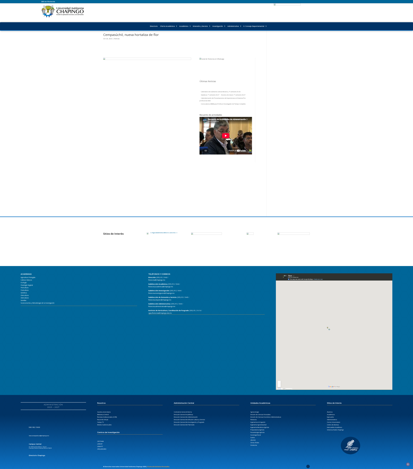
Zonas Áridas (254, 443)
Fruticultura (25, 290)
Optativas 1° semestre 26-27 (210, 95)
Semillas (23, 300)
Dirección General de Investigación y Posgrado (189, 422)
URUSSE (253, 440)
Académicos (331, 414)
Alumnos (330, 412)
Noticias (117, 39)
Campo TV (100, 422)
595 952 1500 (34, 427)
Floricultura (24, 288)
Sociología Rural (255, 435)
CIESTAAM (100, 441)
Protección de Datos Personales (158, 466)
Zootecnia (253, 445)
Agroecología (254, 412)
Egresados (330, 417)
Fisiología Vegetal (27, 285)
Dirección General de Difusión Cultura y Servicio (189, 420)
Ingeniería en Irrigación (257, 422)
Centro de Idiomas (333, 425)
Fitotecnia (253, 420)
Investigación (217, 26)
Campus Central (35, 444)
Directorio (154, 26)
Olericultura (25, 295)
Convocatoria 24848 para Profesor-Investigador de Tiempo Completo (223, 104)
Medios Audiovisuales (104, 425)
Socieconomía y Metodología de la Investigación (37, 303)
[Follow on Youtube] (366, 1)
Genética (24, 293)
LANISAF (99, 444)
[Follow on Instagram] (362, 1)
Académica (183, 26)
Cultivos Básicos (26, 280)
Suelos (252, 437)
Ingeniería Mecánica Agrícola (259, 427)
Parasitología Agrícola (257, 432)
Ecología (24, 283)
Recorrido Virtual (102, 420)
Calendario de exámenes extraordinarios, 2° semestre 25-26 (220, 92)
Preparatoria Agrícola (257, 430)
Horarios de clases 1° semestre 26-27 (233, 95)
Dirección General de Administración (186, 417)
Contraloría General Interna (183, 412)
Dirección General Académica (183, 414)
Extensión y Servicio (200, 26)
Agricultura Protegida (28, 277)
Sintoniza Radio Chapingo (335, 430)
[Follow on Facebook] (358, 1)
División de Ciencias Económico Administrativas (265, 417)
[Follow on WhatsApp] (370, 1)
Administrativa (233, 26)
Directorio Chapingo (37, 455)
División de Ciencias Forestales (260, 414)
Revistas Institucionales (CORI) (107, 417)
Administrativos (332, 420)
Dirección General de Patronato (184, 425)
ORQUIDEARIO (101, 449)
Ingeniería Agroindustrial (258, 425)
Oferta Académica (167, 26)
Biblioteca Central (103, 414)
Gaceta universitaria (104, 412)
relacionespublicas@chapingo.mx (39, 435)
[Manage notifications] (408, 464)
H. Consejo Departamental (253, 26)
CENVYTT (100, 446)
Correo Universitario (333, 422)
